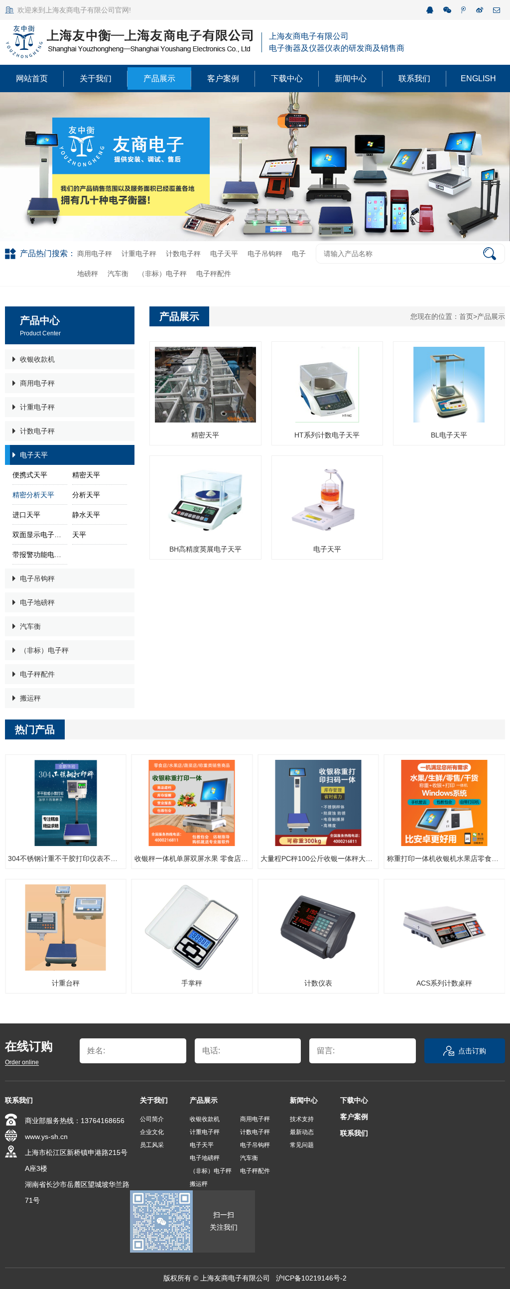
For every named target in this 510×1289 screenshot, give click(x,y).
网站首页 (32, 78)
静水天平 (86, 515)
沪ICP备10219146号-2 (311, 1278)
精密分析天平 (33, 495)
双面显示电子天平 (39, 535)
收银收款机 (37, 359)
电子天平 (224, 254)
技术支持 (302, 1119)
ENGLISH (478, 78)
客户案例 (223, 78)
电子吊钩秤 (265, 254)
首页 (466, 316)
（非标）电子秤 (162, 274)
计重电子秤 (139, 254)
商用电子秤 (94, 254)
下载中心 (287, 78)
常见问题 (302, 1145)
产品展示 (159, 78)
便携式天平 (29, 475)
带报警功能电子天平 (39, 555)
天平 (79, 535)
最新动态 (302, 1132)
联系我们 (414, 78)
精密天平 (86, 475)
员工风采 (152, 1145)
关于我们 (96, 78)
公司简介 (152, 1119)
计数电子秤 (183, 254)
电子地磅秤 (37, 602)
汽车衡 (118, 274)
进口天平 (26, 515)
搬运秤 (30, 698)
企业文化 (152, 1132)
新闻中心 (351, 78)
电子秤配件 (213, 274)
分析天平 (86, 495)
